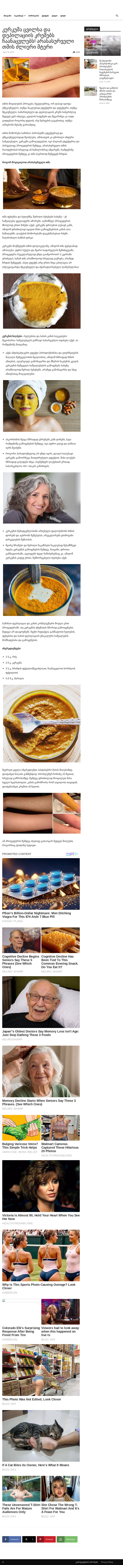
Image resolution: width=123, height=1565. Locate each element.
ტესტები (45, 15)
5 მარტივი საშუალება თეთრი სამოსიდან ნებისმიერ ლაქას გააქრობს (99, 48)
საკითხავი (18, 15)
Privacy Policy (107, 1562)
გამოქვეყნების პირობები (87, 1562)
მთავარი (7, 15)
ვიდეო (54, 15)
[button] (117, 15)
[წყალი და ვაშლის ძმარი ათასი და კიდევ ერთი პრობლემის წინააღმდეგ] (90, 91)
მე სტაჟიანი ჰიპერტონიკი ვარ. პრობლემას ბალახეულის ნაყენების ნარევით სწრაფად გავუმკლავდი (109, 69)
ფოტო (63, 15)
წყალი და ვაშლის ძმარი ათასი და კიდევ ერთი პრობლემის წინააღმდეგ (108, 94)
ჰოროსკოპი (33, 15)
